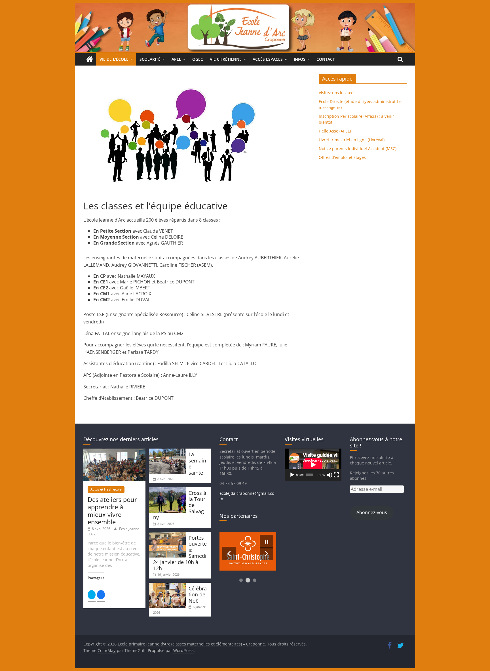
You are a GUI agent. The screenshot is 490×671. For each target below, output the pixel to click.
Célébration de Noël (198, 594)
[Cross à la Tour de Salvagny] (167, 490)
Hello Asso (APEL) (335, 131)
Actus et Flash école (106, 489)
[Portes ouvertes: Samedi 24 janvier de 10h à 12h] (167, 534)
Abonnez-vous (371, 512)
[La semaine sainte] (167, 451)
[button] (229, 553)
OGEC (197, 59)
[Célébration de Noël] (167, 585)
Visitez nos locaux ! (336, 92)
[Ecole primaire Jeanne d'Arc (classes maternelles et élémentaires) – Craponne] (245, 6)
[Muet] (329, 475)
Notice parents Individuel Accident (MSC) (357, 148)
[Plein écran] (336, 475)
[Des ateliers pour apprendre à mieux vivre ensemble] (114, 451)
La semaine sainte (197, 463)
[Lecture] (292, 475)
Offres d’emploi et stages (342, 157)
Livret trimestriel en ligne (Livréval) (352, 139)
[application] (313, 465)
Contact (325, 59)
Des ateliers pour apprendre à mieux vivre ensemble (112, 510)
